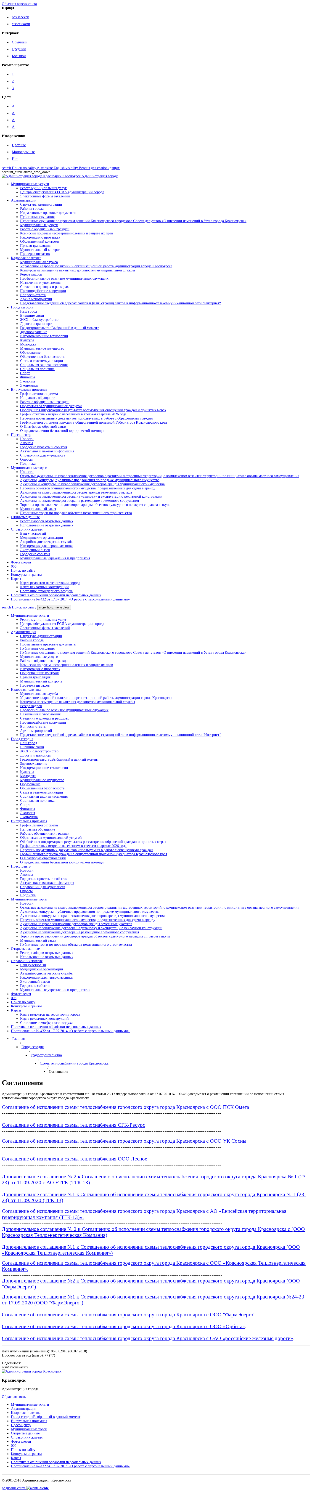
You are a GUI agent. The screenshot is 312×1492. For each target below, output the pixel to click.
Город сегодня (32, 1047)
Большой (19, 56)
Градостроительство (46, 1055)
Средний (19, 49)
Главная (18, 1039)
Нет (15, 159)
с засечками (21, 24)
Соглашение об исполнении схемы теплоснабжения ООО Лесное (74, 1159)
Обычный (19, 42)
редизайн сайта (25, 1488)
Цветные (19, 145)
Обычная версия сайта (19, 4)
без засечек (20, 17)
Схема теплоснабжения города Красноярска (74, 1063)
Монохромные (23, 152)
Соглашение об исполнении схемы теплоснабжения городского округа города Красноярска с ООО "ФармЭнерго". (129, 1314)
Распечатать (15, 1367)
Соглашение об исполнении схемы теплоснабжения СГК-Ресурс (73, 1125)
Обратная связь (14, 1397)
